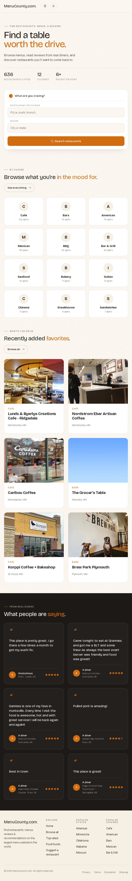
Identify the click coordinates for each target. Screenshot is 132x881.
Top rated (52, 838)
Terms (97, 872)
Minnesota (82, 834)
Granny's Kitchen (91, 673)
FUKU (21, 676)
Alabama (81, 846)
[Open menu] (53, 6)
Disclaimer (110, 872)
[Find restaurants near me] (45, 6)
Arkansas (81, 828)
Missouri (81, 852)
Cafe (109, 828)
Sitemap (123, 872)
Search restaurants (67, 141)
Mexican (111, 846)
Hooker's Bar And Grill (93, 738)
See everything (17, 187)
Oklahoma (82, 840)
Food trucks (53, 844)
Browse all (14, 349)
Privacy (86, 872)
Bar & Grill (112, 852)
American (112, 834)
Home (49, 826)
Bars (109, 840)
